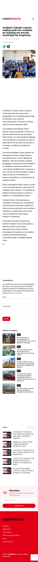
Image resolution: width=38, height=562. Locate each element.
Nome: (5, 297)
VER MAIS (31, 427)
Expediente (7, 529)
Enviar (6, 319)
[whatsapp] (4, 46)
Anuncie (6, 526)
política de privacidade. (14, 293)
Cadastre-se (19, 506)
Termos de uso (8, 542)
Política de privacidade (11, 535)
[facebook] (8, 46)
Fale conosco (7, 532)
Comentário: (7, 306)
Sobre (5, 538)
